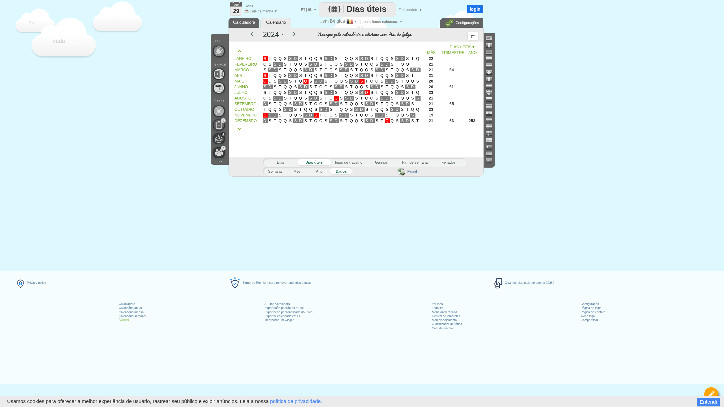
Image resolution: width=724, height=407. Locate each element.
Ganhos (381, 162)
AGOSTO (242, 98)
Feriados (448, 162)
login (475, 9)
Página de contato (593, 312)
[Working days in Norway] (491, 133)
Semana (275, 171)
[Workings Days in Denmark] (491, 126)
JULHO (240, 92)
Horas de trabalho (347, 162)
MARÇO (241, 70)
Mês (297, 171)
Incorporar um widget (279, 320)
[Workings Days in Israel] (491, 113)
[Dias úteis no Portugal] (491, 160)
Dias (280, 162)
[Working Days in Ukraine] (491, 106)
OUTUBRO (244, 109)
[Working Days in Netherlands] (491, 86)
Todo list (437, 307)
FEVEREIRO (245, 64)
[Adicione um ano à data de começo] (290, 35)
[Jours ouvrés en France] (491, 45)
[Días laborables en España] (491, 153)
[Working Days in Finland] (491, 140)
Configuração (590, 304)
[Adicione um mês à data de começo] (240, 129)
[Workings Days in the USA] (491, 38)
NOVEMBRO (245, 115)
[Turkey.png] (491, 147)
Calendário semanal (132, 316)
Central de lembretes (446, 316)
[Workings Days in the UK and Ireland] (491, 92)
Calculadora (127, 304)
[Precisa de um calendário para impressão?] (219, 88)
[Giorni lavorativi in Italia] (491, 79)
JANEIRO (242, 58)
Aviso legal (588, 316)
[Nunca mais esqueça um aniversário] (219, 139)
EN (310, 10)
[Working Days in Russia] (491, 99)
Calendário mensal (131, 312)
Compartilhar (589, 320)
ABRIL (240, 75)
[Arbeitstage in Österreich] (491, 65)
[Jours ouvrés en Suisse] (491, 72)
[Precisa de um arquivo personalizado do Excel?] (219, 74)
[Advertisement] (356, 222)
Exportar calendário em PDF (283, 316)
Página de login (591, 307)
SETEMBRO (245, 103)
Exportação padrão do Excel (283, 307)
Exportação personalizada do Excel (288, 312)
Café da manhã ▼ (260, 11)
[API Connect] (219, 51)
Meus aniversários (444, 312)
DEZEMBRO (245, 120)
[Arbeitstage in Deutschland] (491, 52)
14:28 (248, 6)
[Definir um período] (711, 394)
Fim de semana (415, 162)
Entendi (708, 402)
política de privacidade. (296, 401)
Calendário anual (130, 307)
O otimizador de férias (447, 324)
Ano (319, 171)
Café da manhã (442, 328)
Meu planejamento (444, 320)
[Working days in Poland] (491, 58)
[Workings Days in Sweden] (491, 119)
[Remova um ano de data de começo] (254, 35)
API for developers (277, 304)
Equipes (437, 304)
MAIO (239, 81)
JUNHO (241, 87)
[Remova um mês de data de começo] (240, 51)
